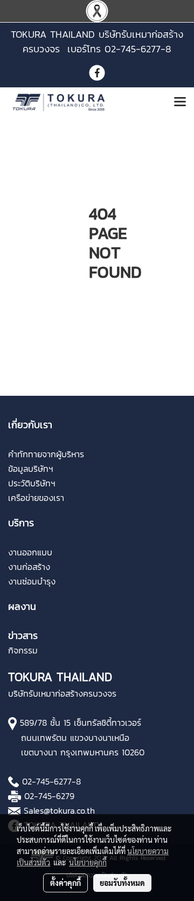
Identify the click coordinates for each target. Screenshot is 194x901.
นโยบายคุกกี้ (88, 862)
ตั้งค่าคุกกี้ (65, 883)
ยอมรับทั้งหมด (122, 883)
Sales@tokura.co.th (59, 810)
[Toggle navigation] (180, 102)
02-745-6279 (49, 795)
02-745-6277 (47, 781)
